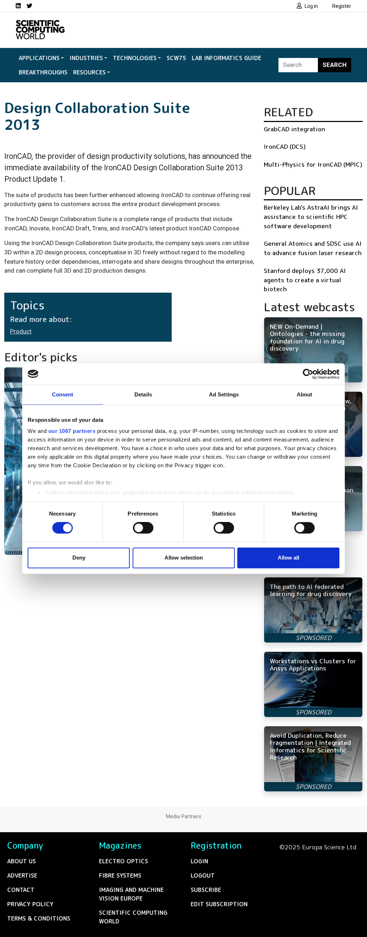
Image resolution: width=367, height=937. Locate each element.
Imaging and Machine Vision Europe (131, 894)
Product (21, 331)
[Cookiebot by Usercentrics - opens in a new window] (308, 374)
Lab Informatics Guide (226, 58)
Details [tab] (143, 394)
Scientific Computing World (133, 917)
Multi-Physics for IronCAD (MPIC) (313, 164)
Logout (203, 875)
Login (199, 861)
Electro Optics (123, 861)
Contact (20, 890)
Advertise (22, 875)
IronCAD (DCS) (285, 146)
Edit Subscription (219, 904)
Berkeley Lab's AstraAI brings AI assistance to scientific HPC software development (311, 216)
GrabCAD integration (294, 129)
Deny (78, 558)
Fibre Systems (120, 875)
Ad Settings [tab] (224, 394)
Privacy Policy (30, 904)
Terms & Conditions (38, 918)
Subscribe (206, 890)
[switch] (143, 528)
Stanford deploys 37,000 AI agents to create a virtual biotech (305, 280)
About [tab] (305, 394)
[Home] (40, 24)
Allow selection (184, 558)
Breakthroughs (43, 72)
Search (335, 64)
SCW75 (176, 58)
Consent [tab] (62, 394)
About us (21, 861)
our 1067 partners (72, 431)
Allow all (288, 558)
